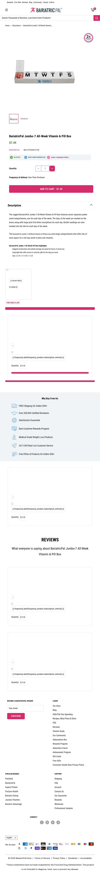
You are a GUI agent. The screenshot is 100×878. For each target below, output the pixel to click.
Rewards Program (60, 744)
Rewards (10, 2)
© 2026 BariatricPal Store (20, 858)
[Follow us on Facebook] (42, 822)
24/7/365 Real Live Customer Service (36, 445)
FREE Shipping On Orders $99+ (33, 405)
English (9, 838)
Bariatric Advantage (13, 804)
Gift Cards (57, 756)
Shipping (58, 778)
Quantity (14, 365)
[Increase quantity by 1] (52, 168)
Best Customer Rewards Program (34, 428)
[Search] (96, 18)
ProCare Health (11, 791)
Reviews (25, 2)
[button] (92, 9)
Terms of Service (42, 858)
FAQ (54, 722)
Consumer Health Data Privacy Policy (68, 765)
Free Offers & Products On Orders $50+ (36, 454)
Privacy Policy (59, 858)
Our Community (59, 735)
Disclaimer (72, 858)
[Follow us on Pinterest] (53, 822)
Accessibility (86, 858)
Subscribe (18, 716)
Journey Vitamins (12, 800)
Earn (60, 157)
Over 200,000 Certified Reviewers (34, 413)
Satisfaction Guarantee (29, 420)
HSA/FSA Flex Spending (63, 714)
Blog (30, 2)
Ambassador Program (62, 752)
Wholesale (59, 804)
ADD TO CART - (51, 189)
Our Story (57, 706)
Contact (45, 2)
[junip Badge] (50, 827)
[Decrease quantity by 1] (38, 168)
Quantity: (13, 168)
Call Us (51, 2)
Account (58, 787)
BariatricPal (14, 150)
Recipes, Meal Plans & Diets (64, 718)
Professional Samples (64, 808)
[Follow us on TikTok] (58, 822)
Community (37, 2)
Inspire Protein (11, 787)
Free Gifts (17, 2)
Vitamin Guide (59, 731)
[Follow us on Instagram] (47, 822)
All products (16, 25)
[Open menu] (6, 10)
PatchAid (9, 778)
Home (7, 25)
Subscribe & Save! (60, 748)
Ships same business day (37, 157)
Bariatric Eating (11, 795)
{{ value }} (13, 287)
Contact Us (59, 791)
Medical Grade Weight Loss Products (36, 437)
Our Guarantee (61, 795)
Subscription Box (60, 739)
